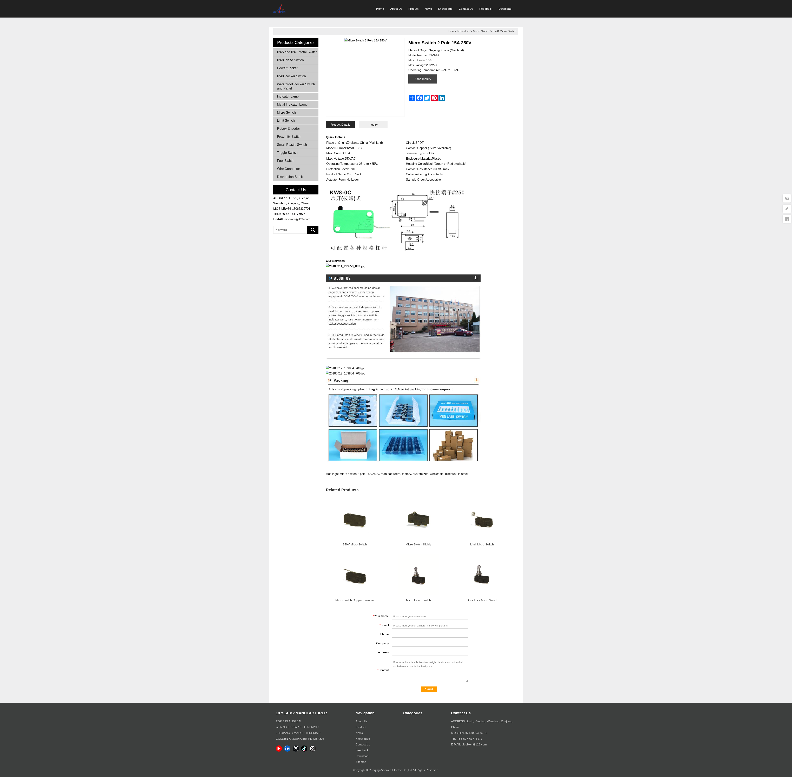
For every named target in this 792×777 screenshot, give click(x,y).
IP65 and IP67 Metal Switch (297, 52)
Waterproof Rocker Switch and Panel (296, 86)
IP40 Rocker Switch (291, 76)
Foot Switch (285, 160)
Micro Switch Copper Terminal (354, 600)
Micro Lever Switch (418, 600)
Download (505, 8)
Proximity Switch (289, 136)
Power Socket (287, 68)
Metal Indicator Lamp (292, 104)
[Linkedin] (288, 750)
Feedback (485, 8)
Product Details (340, 124)
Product (413, 8)
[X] (296, 750)
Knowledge (445, 8)
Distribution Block (290, 177)
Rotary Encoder (288, 128)
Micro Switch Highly (418, 544)
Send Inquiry (423, 78)
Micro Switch (481, 31)
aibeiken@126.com (297, 219)
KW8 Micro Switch (504, 31)
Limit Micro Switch (482, 544)
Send (429, 689)
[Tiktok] (305, 750)
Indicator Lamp (288, 96)
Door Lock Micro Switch (482, 600)
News (428, 8)
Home (380, 8)
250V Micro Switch (355, 544)
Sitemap (361, 761)
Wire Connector (288, 169)
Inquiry (373, 124)
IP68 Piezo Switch (290, 60)
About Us (396, 8)
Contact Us (466, 8)
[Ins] (313, 750)
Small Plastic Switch (292, 144)
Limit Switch (286, 120)
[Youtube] (279, 750)
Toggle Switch (287, 152)
